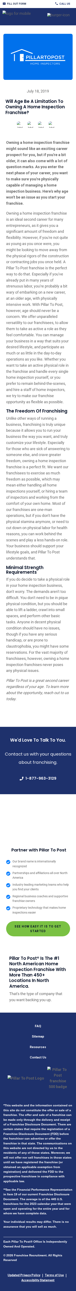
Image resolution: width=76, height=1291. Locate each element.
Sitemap (38, 1036)
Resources (38, 1047)
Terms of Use (54, 1275)
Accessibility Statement (37, 1280)
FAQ (38, 1026)
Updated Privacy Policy (24, 1275)
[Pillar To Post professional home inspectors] (17, 13)
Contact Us (38, 1057)
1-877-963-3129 (41, 778)
